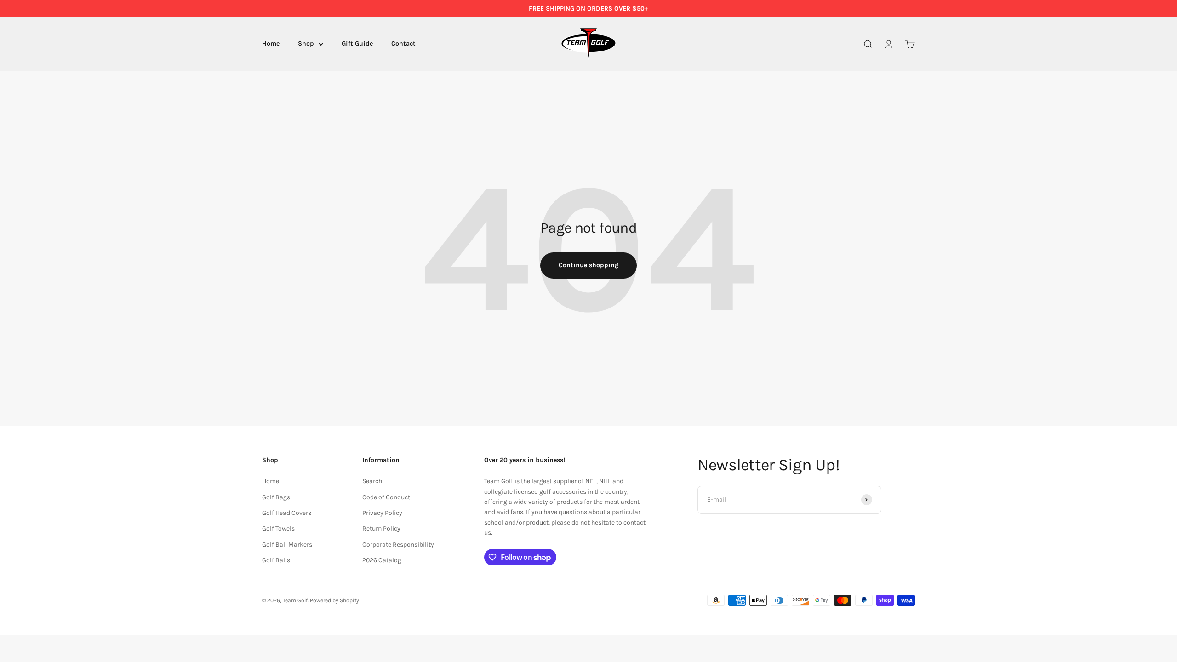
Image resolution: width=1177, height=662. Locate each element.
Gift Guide (357, 44)
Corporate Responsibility (398, 544)
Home (271, 44)
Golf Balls (276, 560)
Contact (403, 44)
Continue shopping (588, 265)
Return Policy (381, 528)
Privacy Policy (382, 513)
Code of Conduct (386, 497)
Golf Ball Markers (287, 544)
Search (372, 481)
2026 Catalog (381, 560)
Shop (306, 44)
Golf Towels (278, 528)
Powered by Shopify (334, 600)
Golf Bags (276, 497)
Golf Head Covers (286, 513)
